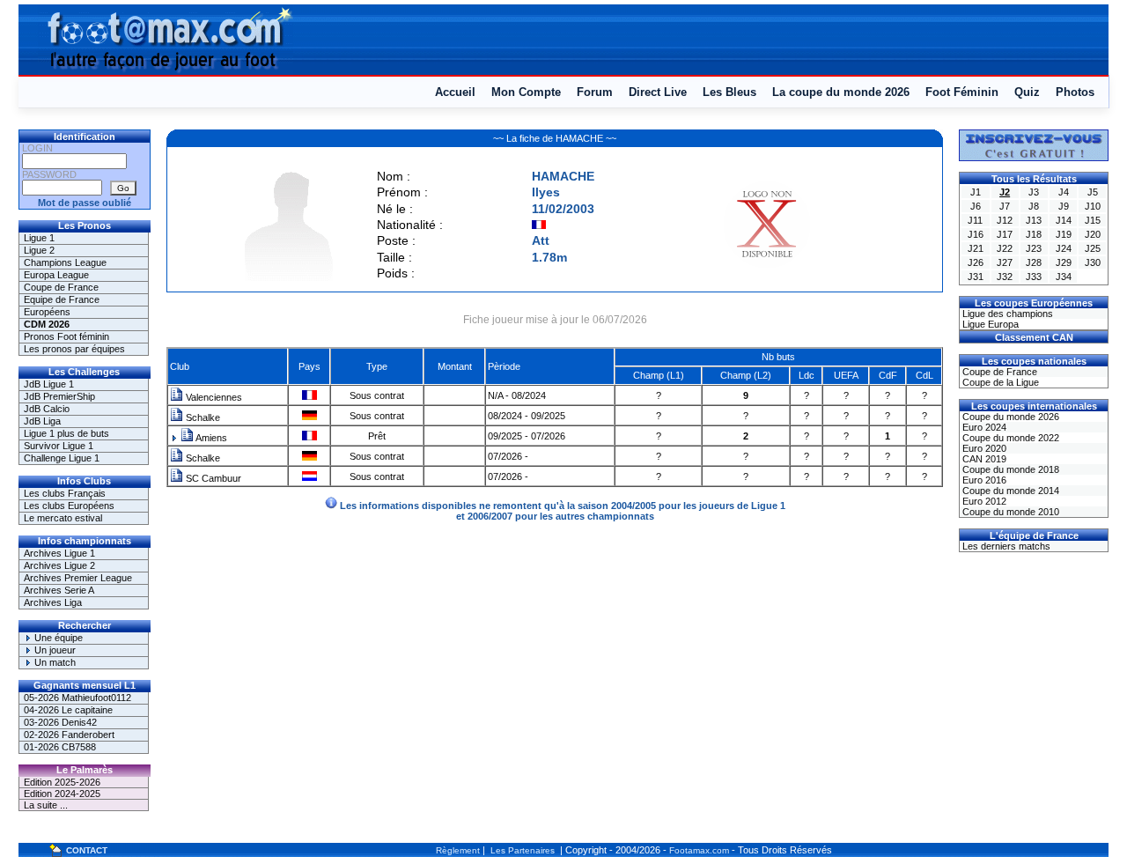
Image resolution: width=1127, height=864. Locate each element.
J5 (1092, 192)
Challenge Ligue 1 (61, 458)
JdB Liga (42, 421)
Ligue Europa (989, 324)
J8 (1033, 206)
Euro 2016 (983, 480)
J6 (975, 206)
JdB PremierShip (59, 396)
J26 (975, 262)
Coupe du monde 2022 (1009, 437)
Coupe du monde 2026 (1009, 416)
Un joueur (54, 650)
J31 (975, 276)
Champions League (65, 262)
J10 (1093, 206)
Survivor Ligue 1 (58, 445)
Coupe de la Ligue (999, 382)
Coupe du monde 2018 (1009, 469)
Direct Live (658, 92)
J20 (1093, 234)
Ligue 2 (39, 250)
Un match (54, 662)
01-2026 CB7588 (60, 747)
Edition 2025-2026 (62, 782)
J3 (1033, 192)
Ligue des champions (1006, 313)
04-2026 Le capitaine (68, 710)
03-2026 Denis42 (60, 722)
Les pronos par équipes (74, 348)
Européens (47, 311)
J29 (1064, 262)
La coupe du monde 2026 (841, 92)
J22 (1005, 248)
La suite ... (46, 805)
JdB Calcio (47, 408)
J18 (1034, 234)
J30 (1093, 262)
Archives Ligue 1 (59, 553)
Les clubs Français (65, 493)
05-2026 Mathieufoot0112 (77, 697)
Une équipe (57, 637)
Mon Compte (526, 92)
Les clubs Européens (69, 505)
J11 (975, 220)
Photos (1075, 92)
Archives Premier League (78, 577)
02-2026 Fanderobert (69, 734)
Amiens (210, 437)
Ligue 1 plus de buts (66, 433)
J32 (1005, 276)
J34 (1064, 276)
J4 (1063, 192)
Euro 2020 (983, 448)
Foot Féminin (961, 92)
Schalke (201, 417)
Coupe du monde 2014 (1009, 490)
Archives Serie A (59, 590)
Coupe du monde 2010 (1009, 511)
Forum (595, 92)
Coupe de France (61, 287)
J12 (1005, 220)
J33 (1034, 276)
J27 (1005, 262)
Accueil (455, 92)
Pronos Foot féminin (66, 336)
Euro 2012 (983, 501)
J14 (1064, 220)
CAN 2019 (983, 459)
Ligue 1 (39, 238)
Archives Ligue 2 (59, 565)
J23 (1034, 248)
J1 (975, 192)
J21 (975, 248)
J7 (1004, 206)
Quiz (1027, 92)
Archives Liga (53, 602)
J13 (1034, 220)
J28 (1034, 262)
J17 (1005, 234)
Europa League (56, 275)
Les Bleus (729, 92)
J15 (1093, 220)
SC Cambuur (212, 478)
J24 (1064, 248)
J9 (1063, 206)
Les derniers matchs (1005, 546)
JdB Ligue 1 (49, 384)
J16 (975, 234)
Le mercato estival (63, 518)
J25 (1093, 248)
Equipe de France (61, 299)
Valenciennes (212, 397)
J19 (1064, 234)
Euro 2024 (983, 427)
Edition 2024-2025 (62, 793)
